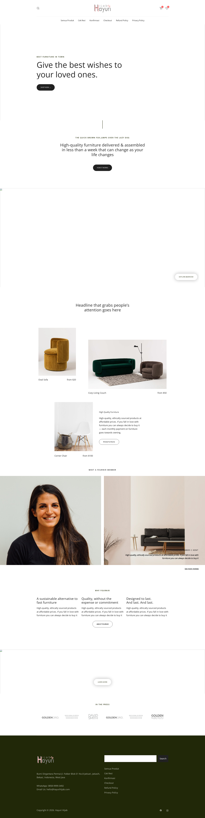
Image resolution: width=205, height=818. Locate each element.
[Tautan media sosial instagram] (167, 810)
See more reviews (192, 569)
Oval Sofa (43, 379)
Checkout (107, 20)
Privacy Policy (138, 20)
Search (107, 751)
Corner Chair (60, 455)
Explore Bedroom (186, 277)
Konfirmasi (94, 20)
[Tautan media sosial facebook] (161, 810)
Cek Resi (81, 20)
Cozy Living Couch (97, 392)
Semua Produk (67, 20)
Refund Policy (122, 20)
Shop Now (46, 87)
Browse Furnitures (109, 442)
